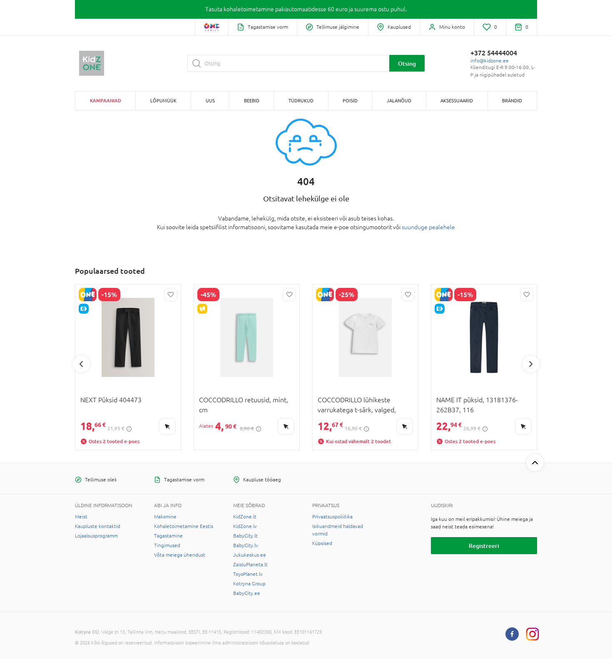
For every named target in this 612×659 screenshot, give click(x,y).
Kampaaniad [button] (105, 100)
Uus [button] (210, 100)
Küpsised (322, 543)
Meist (81, 517)
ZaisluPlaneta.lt (250, 564)
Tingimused (167, 545)
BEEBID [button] (251, 100)
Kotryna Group (249, 584)
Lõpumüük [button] (163, 100)
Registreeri (484, 545)
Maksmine (165, 517)
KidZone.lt (244, 517)
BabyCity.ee (246, 593)
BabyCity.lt (245, 536)
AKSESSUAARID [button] (456, 100)
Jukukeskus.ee (249, 555)
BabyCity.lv (245, 545)
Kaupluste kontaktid (97, 526)
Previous (81, 364)
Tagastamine (168, 536)
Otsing (407, 63)
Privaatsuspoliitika (332, 517)
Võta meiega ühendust (179, 555)
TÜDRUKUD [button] (301, 100)
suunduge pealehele (428, 227)
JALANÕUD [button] (399, 100)
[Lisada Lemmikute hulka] (170, 294)
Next (530, 364)
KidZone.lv (245, 526)
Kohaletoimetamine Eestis (183, 526)
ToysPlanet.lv (248, 574)
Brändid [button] (512, 100)
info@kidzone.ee (489, 61)
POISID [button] (350, 100)
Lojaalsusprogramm (96, 536)
